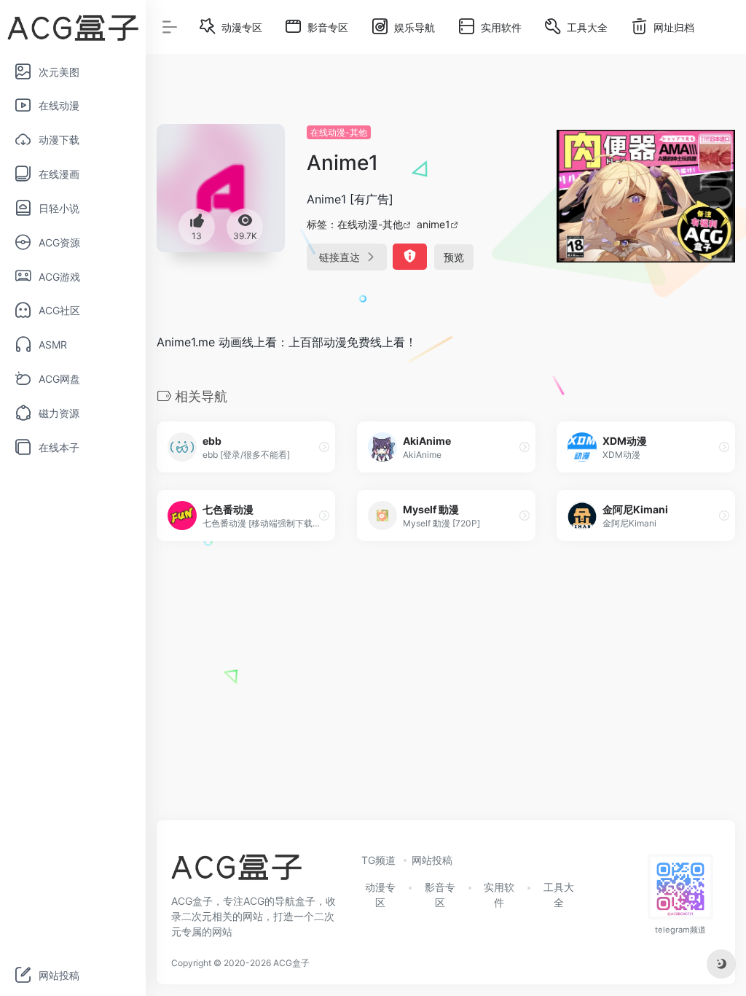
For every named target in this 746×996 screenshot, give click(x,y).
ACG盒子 (291, 962)
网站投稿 (432, 860)
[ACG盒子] (236, 871)
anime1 (433, 224)
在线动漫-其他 (338, 132)
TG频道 (378, 860)
